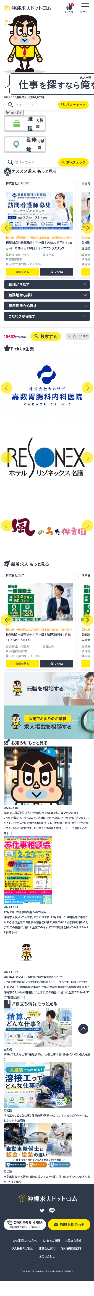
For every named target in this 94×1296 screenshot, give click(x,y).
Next (87, 228)
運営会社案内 (47, 1248)
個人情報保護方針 (72, 1248)
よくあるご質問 (51, 1241)
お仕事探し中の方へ (25, 1241)
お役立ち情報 (73, 1241)
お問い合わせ (47, 1256)
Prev (6, 228)
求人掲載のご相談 (22, 1248)
